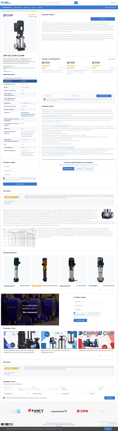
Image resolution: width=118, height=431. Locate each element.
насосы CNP (15, 216)
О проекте (45, 424)
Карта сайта (51, 424)
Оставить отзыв (33, 16)
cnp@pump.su (113, 2)
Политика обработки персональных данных (64, 424)
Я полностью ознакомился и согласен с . (26, 398)
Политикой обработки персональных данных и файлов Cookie (77, 428)
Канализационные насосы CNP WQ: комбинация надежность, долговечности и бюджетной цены (19, 351)
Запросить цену (68, 168)
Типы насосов (18, 7)
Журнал (33, 7)
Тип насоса (62, 387)
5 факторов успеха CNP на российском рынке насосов (95, 350)
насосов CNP (45, 213)
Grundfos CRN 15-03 (25, 285)
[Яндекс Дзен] (2, 425)
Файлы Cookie (58, 426)
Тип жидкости (101, 387)
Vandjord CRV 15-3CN (108, 285)
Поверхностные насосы (27, 115)
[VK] (4, 425)
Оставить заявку (80, 320)
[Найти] (76, 2)
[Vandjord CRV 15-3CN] (101, 269)
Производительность (8, 387)
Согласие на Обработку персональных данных (70, 99)
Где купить (89, 168)
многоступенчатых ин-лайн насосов (64, 147)
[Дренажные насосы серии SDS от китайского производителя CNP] (59, 340)
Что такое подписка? (51, 423)
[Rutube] (7, 425)
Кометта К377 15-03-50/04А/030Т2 (50, 285)
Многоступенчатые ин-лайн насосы (52, 116)
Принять (108, 428)
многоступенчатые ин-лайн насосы (58, 154)
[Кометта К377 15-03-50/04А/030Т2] (45, 269)
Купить (103, 19)
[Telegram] (12, 425)
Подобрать (80, 168)
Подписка (26, 7)
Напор (33, 387)
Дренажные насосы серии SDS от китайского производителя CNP (55, 351)
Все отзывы (111, 59)
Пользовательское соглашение (64, 423)
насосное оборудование (59, 126)
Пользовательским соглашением (37, 398)
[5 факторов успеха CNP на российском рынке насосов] (96, 340)
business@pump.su (112, 423)
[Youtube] (9, 425)
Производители (7, 7)
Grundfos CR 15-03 (81, 285)
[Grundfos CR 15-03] (73, 269)
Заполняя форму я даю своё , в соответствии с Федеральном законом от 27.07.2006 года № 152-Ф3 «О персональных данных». (20, 179)
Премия (40, 7)
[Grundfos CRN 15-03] (17, 269)
